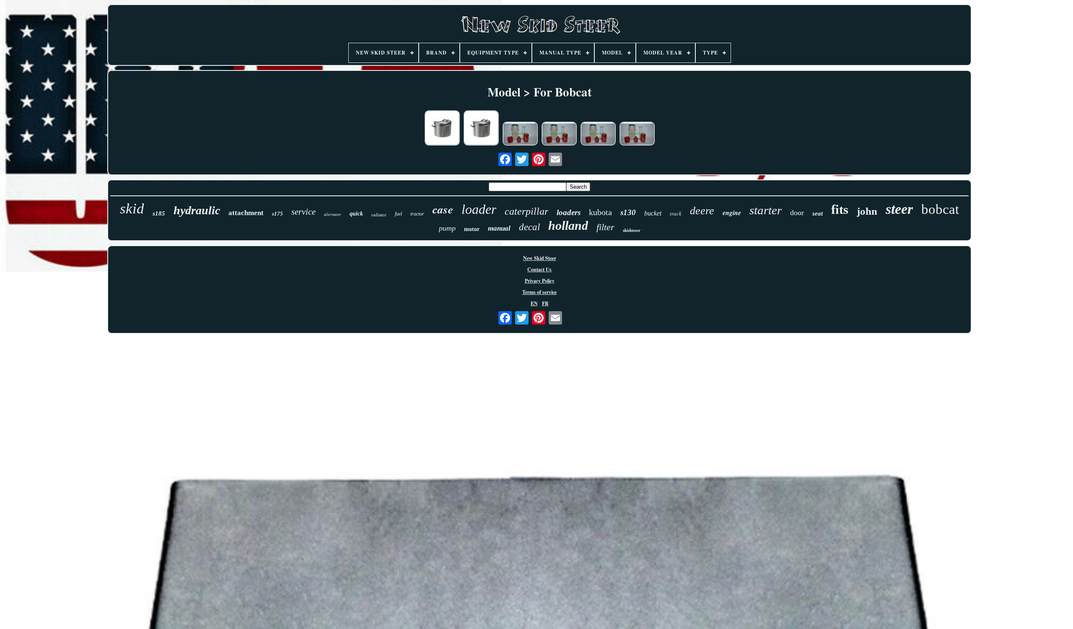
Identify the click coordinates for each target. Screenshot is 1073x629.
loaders (569, 212)
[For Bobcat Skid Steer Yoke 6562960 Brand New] (442, 128)
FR (545, 303)
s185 (159, 213)
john (867, 211)
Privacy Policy (540, 280)
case (443, 209)
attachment (246, 213)
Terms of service (539, 292)
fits (839, 209)
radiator (378, 214)
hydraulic (197, 210)
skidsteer (631, 230)
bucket (652, 213)
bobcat (940, 209)
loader (478, 209)
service (303, 212)
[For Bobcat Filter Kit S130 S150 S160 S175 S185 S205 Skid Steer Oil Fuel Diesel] (520, 134)
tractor (417, 214)
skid (132, 208)
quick (356, 214)
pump (447, 228)
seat (817, 213)
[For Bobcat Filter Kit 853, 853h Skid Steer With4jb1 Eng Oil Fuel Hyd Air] (559, 134)
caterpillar (526, 211)
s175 (277, 214)
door (797, 212)
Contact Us (539, 269)
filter (605, 227)
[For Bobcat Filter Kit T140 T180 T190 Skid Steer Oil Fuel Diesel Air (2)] (637, 134)
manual (499, 228)
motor (471, 229)
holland (568, 225)
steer (899, 209)
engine (732, 212)
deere (702, 211)
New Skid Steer (539, 258)
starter (765, 210)
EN (534, 303)
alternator (332, 214)
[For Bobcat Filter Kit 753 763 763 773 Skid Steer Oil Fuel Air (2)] (598, 134)
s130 (628, 212)
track (676, 213)
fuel (398, 214)
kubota (600, 212)
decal (529, 227)
